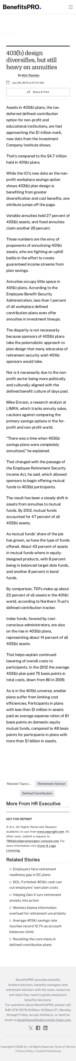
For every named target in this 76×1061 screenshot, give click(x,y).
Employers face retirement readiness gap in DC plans (32, 872)
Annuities (14, 281)
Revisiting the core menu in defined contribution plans (32, 942)
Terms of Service (65, 1046)
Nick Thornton (30, 75)
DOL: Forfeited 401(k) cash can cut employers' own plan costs (35, 885)
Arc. (25, 1046)
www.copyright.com (50, 831)
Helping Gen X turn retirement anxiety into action (35, 897)
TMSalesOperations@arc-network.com (32, 841)
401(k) (54, 355)
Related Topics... (19, 784)
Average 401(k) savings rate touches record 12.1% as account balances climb (35, 926)
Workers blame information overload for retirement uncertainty (37, 910)
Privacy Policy (25, 1051)
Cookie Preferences (48, 1051)
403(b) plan (28, 185)
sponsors (29, 336)
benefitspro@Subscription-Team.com (44, 1020)
